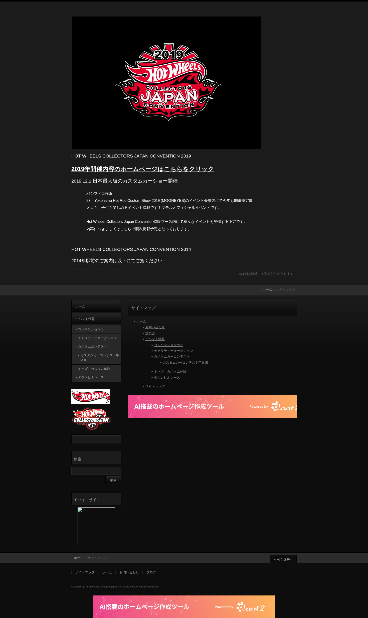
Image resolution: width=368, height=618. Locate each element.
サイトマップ (155, 386)
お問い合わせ (155, 327)
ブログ (150, 333)
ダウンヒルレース (167, 377)
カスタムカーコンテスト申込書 (185, 362)
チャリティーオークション (173, 351)
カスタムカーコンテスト (172, 356)
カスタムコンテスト (92, 346)
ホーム (267, 289)
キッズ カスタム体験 (170, 371)
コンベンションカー (168, 345)
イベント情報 (155, 339)
